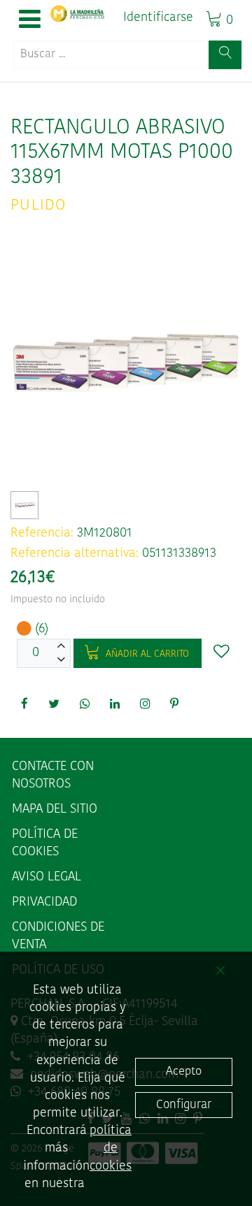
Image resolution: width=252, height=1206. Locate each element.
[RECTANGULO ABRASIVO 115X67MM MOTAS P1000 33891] (25, 505)
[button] (30, 20)
